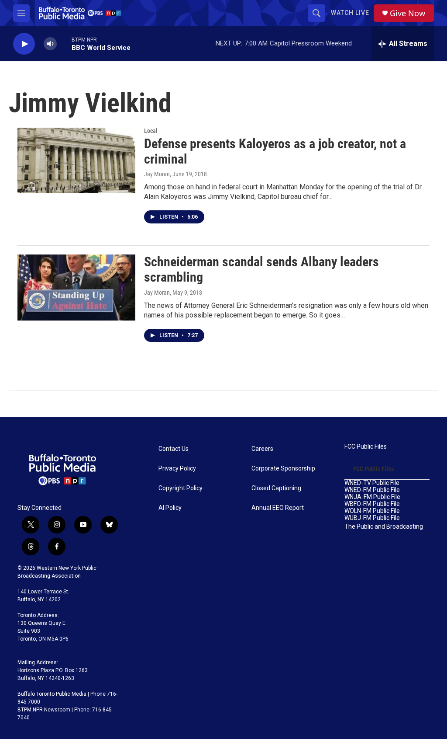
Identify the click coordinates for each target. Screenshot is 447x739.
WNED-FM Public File (372, 490)
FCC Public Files (365, 446)
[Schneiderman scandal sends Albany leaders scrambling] (76, 287)
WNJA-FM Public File (372, 497)
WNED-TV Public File (371, 483)
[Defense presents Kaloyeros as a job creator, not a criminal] (76, 160)
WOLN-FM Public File (372, 511)
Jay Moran (157, 174)
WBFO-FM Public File (372, 504)
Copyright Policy (180, 488)
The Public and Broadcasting (383, 526)
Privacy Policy (177, 468)
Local (151, 130)
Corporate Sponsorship (283, 468)
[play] (24, 44)
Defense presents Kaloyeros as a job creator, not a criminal (275, 151)
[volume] (50, 44)
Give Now (407, 13)
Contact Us (173, 449)
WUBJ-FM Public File (372, 518)
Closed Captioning (276, 488)
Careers (262, 449)
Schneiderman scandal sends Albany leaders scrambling (261, 269)
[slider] (64, 43)
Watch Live (350, 12)
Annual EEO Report (277, 508)
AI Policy (170, 508)
